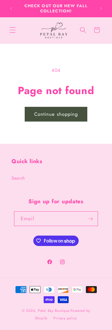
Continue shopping (56, 114)
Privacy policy (65, 318)
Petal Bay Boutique (53, 310)
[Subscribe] (90, 218)
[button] (13, 30)
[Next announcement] (101, 8)
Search (18, 178)
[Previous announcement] (11, 8)
